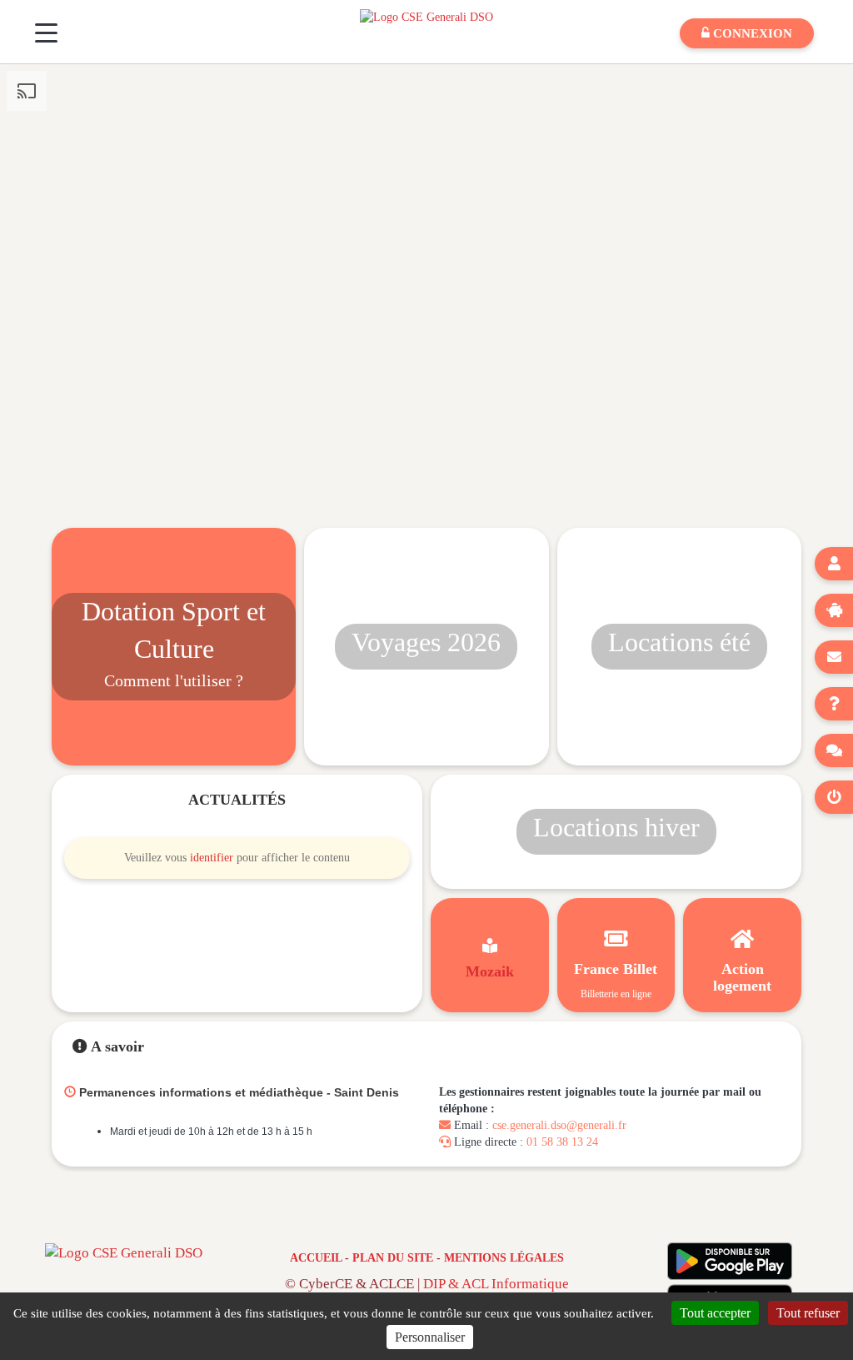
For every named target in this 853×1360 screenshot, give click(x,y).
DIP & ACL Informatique (496, 1284)
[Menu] (46, 33)
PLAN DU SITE (392, 1258)
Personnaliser (430, 1337)
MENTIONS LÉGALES (504, 1258)
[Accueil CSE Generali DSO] (426, 16)
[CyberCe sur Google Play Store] (729, 1261)
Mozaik (490, 971)
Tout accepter (715, 1313)
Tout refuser (808, 1313)
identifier (211, 857)
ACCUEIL (316, 1258)
